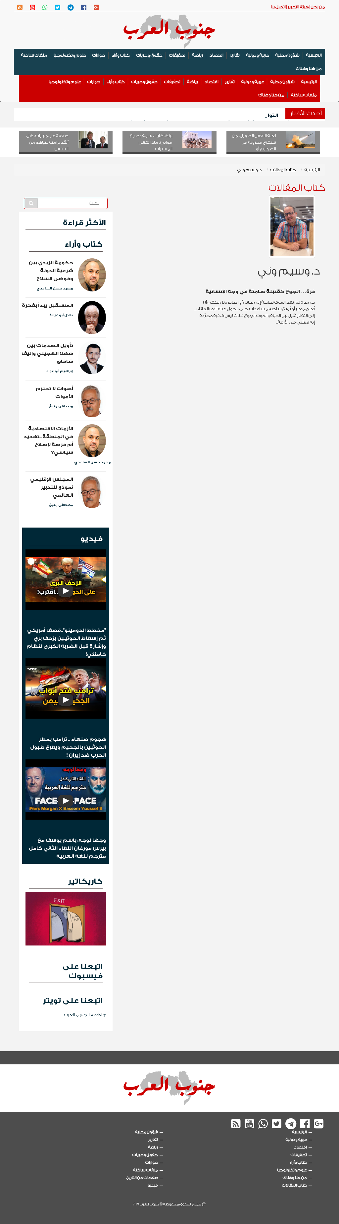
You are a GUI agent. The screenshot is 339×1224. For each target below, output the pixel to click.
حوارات (98, 55)
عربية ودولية (257, 55)
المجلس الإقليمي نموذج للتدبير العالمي (51, 487)
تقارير (235, 55)
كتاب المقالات (283, 169)
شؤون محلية (287, 55)
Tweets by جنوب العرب (85, 1014)
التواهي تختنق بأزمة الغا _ (246, 115)
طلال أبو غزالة (61, 315)
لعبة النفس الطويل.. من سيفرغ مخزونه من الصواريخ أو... (254, 142)
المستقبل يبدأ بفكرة (47, 305)
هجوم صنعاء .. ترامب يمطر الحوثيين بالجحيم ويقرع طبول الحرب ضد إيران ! (68, 747)
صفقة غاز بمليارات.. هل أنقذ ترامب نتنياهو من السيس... (47, 142)
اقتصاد (216, 55)
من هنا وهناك (309, 68)
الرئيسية (314, 55)
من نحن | (317, 6)
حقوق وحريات (149, 55)
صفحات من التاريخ (142, 1177)
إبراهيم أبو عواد (59, 371)
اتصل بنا (278, 6)
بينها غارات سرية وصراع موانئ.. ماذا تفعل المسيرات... (151, 142)
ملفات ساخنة (34, 55)
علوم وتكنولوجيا (70, 55)
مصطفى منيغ (61, 406)
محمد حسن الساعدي (54, 288)
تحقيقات (177, 55)
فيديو (91, 538)
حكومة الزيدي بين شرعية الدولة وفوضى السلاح (51, 270)
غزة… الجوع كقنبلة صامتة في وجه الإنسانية (260, 291)
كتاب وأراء (121, 55)
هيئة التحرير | (297, 6)
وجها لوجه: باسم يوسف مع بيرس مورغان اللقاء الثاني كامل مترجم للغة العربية (67, 848)
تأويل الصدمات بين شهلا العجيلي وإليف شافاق (47, 353)
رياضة (197, 55)
